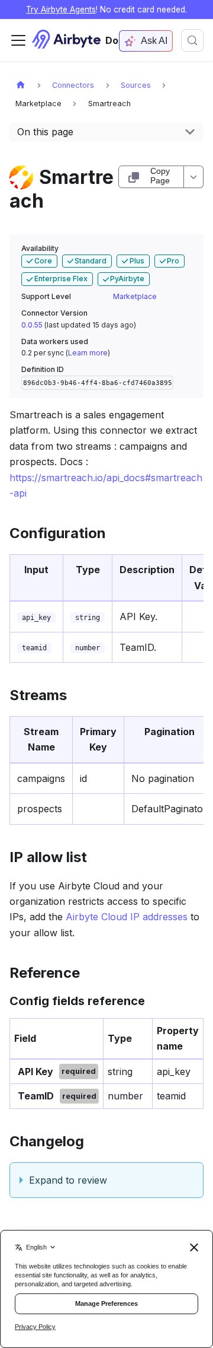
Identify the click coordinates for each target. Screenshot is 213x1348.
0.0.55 (32, 324)
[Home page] (20, 84)
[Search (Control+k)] (192, 40)
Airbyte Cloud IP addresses (127, 917)
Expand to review (68, 1180)
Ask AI (154, 41)
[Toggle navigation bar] (18, 40)
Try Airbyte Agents (61, 9)
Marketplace (135, 296)
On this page (45, 132)
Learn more (88, 352)
